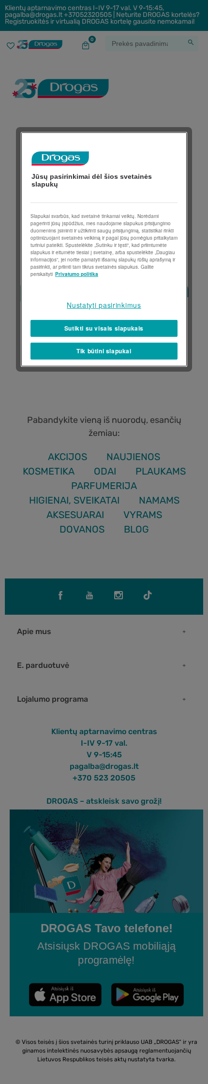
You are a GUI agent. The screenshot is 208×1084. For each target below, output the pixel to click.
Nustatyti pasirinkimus (104, 305)
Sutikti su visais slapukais (104, 328)
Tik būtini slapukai (103, 351)
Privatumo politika (76, 274)
